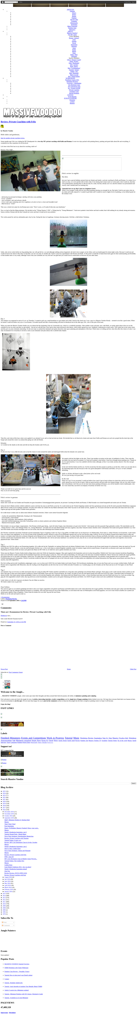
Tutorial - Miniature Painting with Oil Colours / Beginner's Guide (23, 994)
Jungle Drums (62, 740)
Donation (72, 100)
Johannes (74, 46)
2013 (4, 897)
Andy (74, 39)
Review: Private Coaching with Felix (18, 121)
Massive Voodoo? (72, 33)
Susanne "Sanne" (74, 70)
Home (69, 669)
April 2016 (7, 885)
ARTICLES (70, 9)
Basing (74, 16)
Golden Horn (8, 865)
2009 (4, 906)
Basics (74, 14)
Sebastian (74, 56)
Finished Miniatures (10, 738)
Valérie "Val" (74, 71)
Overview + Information (74, 83)
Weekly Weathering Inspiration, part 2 (15, 846)
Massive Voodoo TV (95, 740)
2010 (4, 904)
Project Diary (26, 742)
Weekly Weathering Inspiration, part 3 (15, 832)
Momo (74, 51)
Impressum (4, 1012)
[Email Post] (2, 604)
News (56, 740)
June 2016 (7, 881)
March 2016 (8, 887)
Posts (5, 922)
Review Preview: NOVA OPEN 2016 (15, 873)
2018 (4, 805)
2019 (4, 803)
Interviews (72, 29)
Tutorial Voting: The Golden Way (14, 861)
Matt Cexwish (74, 75)
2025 (4, 791)
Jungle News (36, 740)
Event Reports (72, 96)
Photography (74, 23)
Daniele (74, 41)
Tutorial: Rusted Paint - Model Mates (15, 834)
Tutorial (69, 738)
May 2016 (7, 883)
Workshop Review (87, 738)
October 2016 (8, 816)
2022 (4, 797)
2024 (4, 793)
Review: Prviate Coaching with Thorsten (16, 838)
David (74, 43)
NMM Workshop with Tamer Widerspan (16, 967)
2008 (4, 908)
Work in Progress (55, 738)
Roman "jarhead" (74, 38)
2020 (4, 801)
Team (8, 742)
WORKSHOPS (70, 78)
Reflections (50, 742)
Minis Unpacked (72, 26)
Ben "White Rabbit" (74, 76)
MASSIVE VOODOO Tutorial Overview (16, 964)
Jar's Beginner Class (74, 85)
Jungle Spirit (71, 740)
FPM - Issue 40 (9, 857)
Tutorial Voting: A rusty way (12, 840)
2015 (4, 893)
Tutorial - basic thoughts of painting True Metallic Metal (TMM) (23, 986)
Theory (74, 13)
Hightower (4, 615)
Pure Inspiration (9, 826)
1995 (4, 912)
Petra (74, 53)
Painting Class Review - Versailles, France (16, 971)
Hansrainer (74, 44)
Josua (74, 48)
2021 (4, 799)
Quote (51, 740)
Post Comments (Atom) (16, 672)
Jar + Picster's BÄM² (74, 88)
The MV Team (72, 34)
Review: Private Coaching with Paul (15, 875)
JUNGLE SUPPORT (70, 98)
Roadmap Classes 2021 (72, 80)
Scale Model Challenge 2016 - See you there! (17, 867)
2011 (4, 902)
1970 (4, 914)
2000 (4, 910)
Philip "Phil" (74, 55)
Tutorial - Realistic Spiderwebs (13, 983)
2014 (4, 895)
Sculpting (74, 21)
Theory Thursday (42, 742)
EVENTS (70, 95)
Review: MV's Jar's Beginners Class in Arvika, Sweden (20, 842)
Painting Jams (72, 28)
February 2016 (8, 889)
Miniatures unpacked (23, 740)
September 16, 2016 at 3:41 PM (16, 622)
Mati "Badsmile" (74, 73)
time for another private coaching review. (13, 138)
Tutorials (72, 11)
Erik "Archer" (74, 65)
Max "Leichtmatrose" (74, 68)
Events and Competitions (33, 738)
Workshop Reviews (72, 81)
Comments (6, 925)
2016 (4, 809)
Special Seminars (74, 93)
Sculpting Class (74, 91)
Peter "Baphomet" (74, 63)
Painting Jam (84, 740)
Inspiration (74, 24)
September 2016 (9, 818)
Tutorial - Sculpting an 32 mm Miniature (16, 998)
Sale (13, 740)
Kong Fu (45, 740)
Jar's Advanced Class (74, 86)
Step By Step (74, 19)
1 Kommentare (5, 597)
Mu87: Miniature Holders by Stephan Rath (17, 820)
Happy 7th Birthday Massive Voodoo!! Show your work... (21, 828)
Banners (72, 103)
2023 (4, 795)
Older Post (133, 669)
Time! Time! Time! (10, 824)
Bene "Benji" (74, 66)
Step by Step (107, 738)
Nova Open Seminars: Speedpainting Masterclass (18, 836)
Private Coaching (74, 90)
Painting (74, 18)
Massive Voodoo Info (120, 738)
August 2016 (8, 877)
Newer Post (4, 669)
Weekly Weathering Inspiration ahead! (15, 869)
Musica (130, 740)
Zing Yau (7, 871)
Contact (72, 101)
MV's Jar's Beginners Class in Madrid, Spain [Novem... (20, 859)
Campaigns (13, 742)
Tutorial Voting (112, 740)
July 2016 (7, 879)
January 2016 (8, 891)
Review (77, 740)
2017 (4, 807)
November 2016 (9, 814)
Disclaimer (12, 1012)
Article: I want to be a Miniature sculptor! (16, 990)
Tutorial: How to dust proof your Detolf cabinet (18, 975)
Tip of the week (122, 740)
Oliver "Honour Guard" (74, 60)
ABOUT (70, 31)
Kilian (74, 50)
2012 (4, 900)
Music (76, 738)
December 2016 (9, 812)
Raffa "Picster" (74, 61)
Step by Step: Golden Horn (12, 848)
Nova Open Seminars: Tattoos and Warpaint (17, 850)
